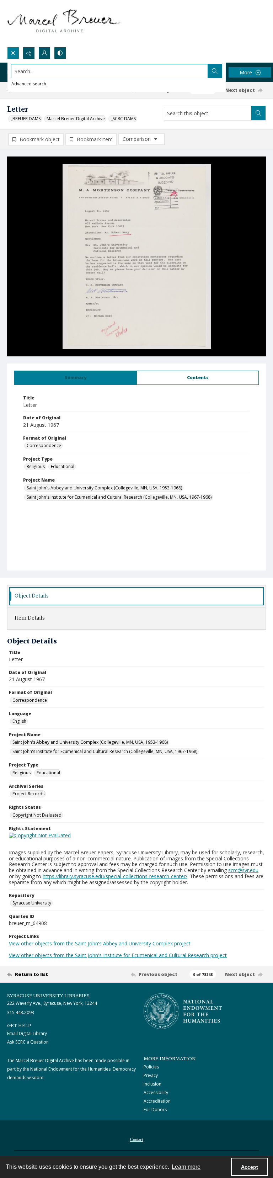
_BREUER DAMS (26, 119)
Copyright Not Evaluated (36, 815)
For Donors (155, 1110)
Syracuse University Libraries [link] (48, 996)
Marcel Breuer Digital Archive (76, 119)
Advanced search (28, 84)
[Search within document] (258, 113)
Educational (62, 466)
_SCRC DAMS (123, 119)
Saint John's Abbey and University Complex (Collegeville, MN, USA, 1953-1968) (104, 488)
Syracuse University (31, 903)
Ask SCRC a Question (28, 1042)
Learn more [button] (186, 1167)
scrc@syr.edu (243, 870)
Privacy (151, 1075)
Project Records (28, 794)
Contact (136, 1139)
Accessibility (156, 1092)
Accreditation (157, 1101)
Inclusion (152, 1084)
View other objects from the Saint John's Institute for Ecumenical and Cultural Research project (118, 955)
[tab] (75, 377)
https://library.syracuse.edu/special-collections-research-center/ (115, 876)
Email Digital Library (27, 1033)
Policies (151, 1067)
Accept (249, 1167)
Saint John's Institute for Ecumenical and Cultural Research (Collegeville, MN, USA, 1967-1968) (119, 497)
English (19, 721)
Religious (36, 466)
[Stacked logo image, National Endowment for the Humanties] (183, 1011)
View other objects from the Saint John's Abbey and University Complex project (100, 943)
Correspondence (44, 445)
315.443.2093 (20, 1012)
